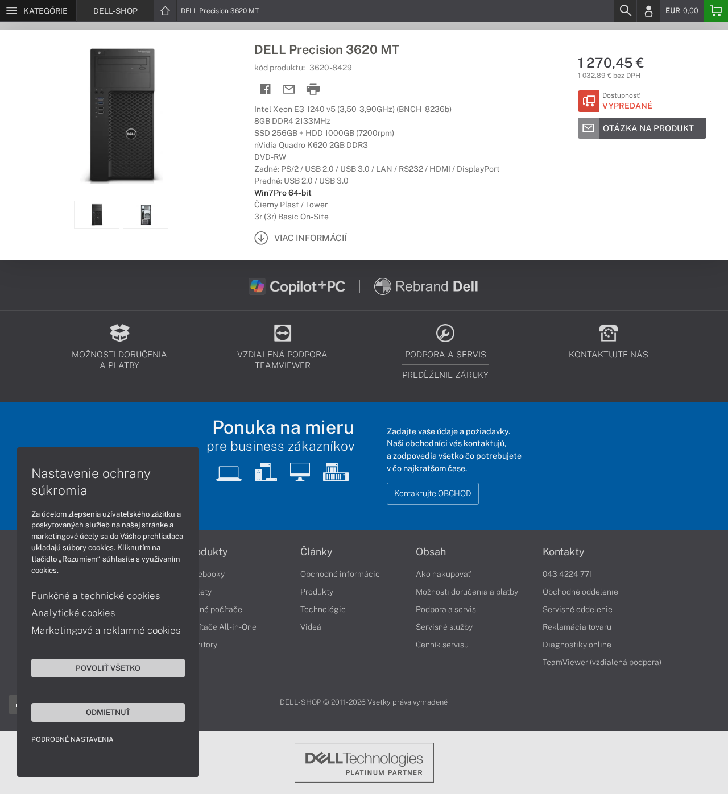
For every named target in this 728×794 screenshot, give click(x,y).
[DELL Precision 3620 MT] (121, 115)
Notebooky (205, 574)
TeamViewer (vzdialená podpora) (602, 662)
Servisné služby (444, 626)
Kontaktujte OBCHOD (432, 493)
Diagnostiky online (577, 644)
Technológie (323, 609)
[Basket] (716, 11)
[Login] (648, 11)
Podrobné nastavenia (72, 739)
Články (316, 552)
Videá (310, 626)
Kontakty (564, 552)
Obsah (431, 552)
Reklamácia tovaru (577, 626)
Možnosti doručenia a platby (467, 591)
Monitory (201, 644)
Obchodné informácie (340, 574)
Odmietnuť (108, 712)
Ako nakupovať (443, 574)
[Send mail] (289, 89)
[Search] (625, 11)
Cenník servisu (442, 644)
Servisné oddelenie (578, 609)
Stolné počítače (213, 609)
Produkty (206, 552)
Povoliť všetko (108, 667)
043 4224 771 (568, 574)
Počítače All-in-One (221, 626)
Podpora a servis (446, 609)
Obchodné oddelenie (580, 591)
